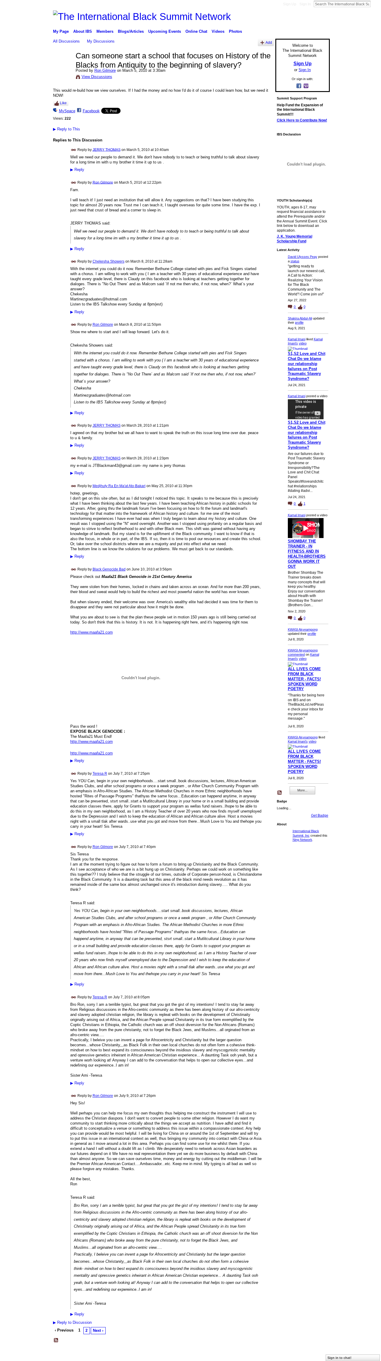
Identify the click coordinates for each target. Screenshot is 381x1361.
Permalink (73, 150)
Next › (98, 1330)
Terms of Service (316, 1354)
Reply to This (66, 129)
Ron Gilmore (105, 70)
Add (269, 42)
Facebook (91, 111)
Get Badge (319, 815)
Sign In (305, 4)
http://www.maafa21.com (91, 632)
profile (299, 322)
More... (302, 790)
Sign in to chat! (339, 1358)
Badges (262, 1354)
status (295, 261)
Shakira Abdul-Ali (300, 318)
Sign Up (289, 4)
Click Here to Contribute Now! (302, 120)
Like (63, 103)
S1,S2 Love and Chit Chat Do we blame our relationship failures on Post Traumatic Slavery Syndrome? (306, 366)
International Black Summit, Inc (110, 1354)
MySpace (67, 111)
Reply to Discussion (72, 1322)
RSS (56, 1340)
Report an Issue (286, 1354)
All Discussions (66, 41)
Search (375, 4)
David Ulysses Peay (302, 256)
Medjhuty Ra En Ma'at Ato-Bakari (119, 486)
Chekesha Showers (108, 261)
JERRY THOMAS (107, 149)
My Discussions (101, 41)
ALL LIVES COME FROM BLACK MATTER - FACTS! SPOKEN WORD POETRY (304, 679)
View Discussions (97, 76)
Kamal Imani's (298, 741)
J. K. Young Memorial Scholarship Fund (294, 238)
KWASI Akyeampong (303, 629)
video (303, 343)
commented (296, 654)
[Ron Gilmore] (62, 68)
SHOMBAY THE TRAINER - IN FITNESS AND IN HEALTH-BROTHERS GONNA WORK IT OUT (307, 553)
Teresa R (100, 773)
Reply (77, 170)
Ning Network (302, 839)
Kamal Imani (296, 339)
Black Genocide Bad (109, 569)
